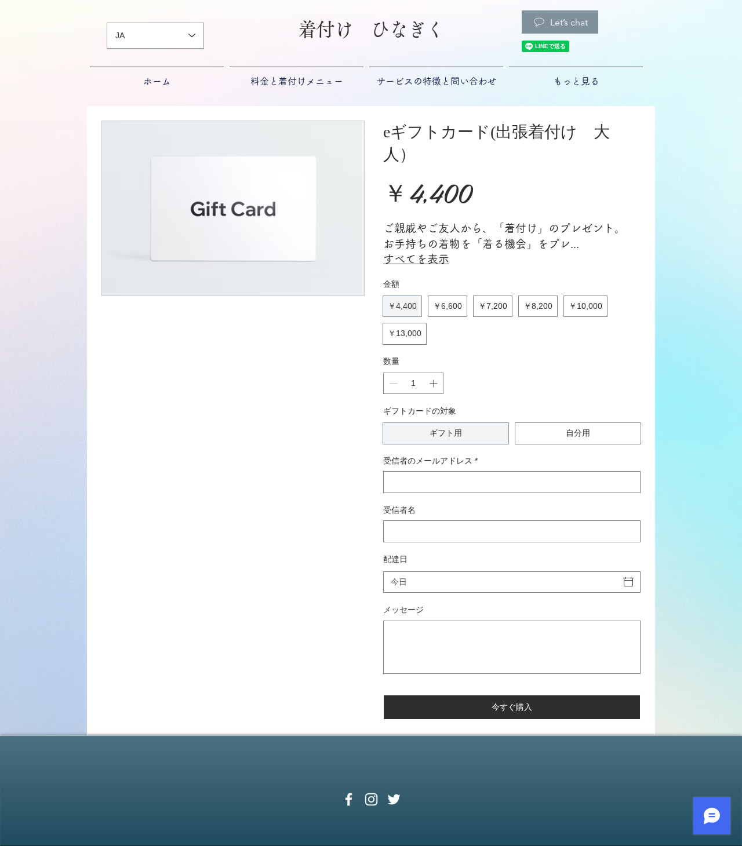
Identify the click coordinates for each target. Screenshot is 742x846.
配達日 (395, 559)
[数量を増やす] (434, 383)
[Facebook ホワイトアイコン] (348, 799)
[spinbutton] (413, 383)
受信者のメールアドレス (430, 460)
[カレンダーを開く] (628, 582)
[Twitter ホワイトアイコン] (393, 799)
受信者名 (399, 510)
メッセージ (403, 609)
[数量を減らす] (392, 383)
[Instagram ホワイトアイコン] (371, 799)
